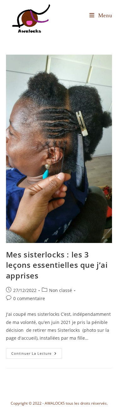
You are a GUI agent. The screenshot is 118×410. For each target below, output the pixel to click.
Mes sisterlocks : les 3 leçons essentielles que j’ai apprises (57, 265)
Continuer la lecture (36, 352)
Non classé (60, 290)
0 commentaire (29, 298)
